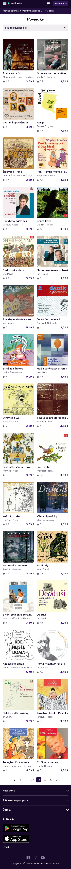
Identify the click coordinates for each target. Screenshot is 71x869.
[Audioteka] (15, 3)
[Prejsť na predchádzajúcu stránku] (14, 779)
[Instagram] (35, 858)
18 (38, 779)
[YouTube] (43, 858)
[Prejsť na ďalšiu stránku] (57, 779)
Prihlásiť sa (60, 3)
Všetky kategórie (31, 10)
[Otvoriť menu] (5, 4)
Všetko (7, 847)
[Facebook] (28, 858)
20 (51, 779)
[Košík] (49, 4)
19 (44, 779)
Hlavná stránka (11, 10)
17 (32, 779)
